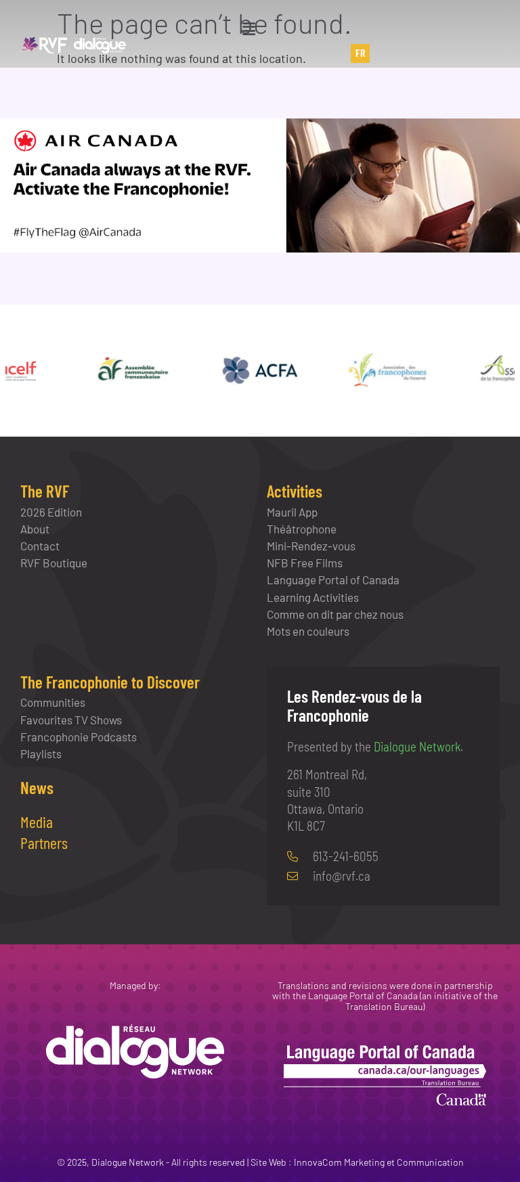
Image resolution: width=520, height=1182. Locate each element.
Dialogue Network (417, 746)
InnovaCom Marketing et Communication (379, 1162)
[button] (249, 28)
